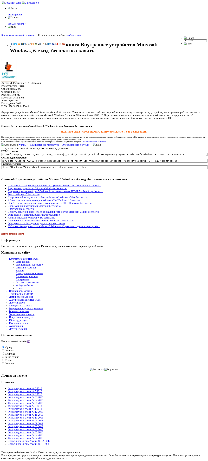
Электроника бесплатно (21, 208)
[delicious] (39, 44)
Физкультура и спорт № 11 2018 (25, 414)
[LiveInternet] (46, 44)
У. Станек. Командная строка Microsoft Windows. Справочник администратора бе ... (54, 226)
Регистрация (15, 14)
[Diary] (60, 44)
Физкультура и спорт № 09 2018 (25, 420)
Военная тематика (19, 311)
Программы (22, 279)
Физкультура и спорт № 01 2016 (25, 403)
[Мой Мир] (22, 44)
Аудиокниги (16, 326)
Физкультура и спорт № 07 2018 (25, 426)
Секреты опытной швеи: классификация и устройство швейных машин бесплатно (53, 211)
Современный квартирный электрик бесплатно (34, 206)
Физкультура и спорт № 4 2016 (25, 394)
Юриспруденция (18, 320)
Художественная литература (24, 299)
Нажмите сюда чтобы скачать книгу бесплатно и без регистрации (104, 131)
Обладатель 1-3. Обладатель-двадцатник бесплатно (36, 223)
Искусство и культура (21, 317)
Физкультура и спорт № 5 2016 (25, 391)
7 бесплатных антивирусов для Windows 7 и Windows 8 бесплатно (44, 200)
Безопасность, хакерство (29, 264)
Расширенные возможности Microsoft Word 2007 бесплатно (40, 220)
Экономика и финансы (21, 314)
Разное (19, 288)
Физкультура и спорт (20, 305)
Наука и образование (20, 291)
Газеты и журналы (19, 323)
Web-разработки (24, 285)
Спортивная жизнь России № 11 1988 (28, 444)
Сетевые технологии (27, 282)
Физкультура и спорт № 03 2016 (25, 397)
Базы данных (23, 261)
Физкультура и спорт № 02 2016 (25, 400)
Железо (20, 270)
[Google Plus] (63, 44)
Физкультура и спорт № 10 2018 (25, 417)
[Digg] (29, 44)
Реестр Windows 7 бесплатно (23, 194)
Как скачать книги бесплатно (17, 35)
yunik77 (23, 144)
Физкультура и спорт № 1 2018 (25, 408)
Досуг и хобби (17, 302)
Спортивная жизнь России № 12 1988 (29, 441)
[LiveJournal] (26, 44)
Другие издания (18, 329)
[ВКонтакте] (12, 44)
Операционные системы (75, 144)
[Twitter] (15, 44)
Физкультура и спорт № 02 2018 (25, 438)
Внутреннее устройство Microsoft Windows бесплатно (37, 188)
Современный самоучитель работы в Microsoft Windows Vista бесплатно (47, 197)
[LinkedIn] (50, 44)
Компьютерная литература (44, 144)
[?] (28, 341)
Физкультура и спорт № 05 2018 (25, 432)
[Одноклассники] (19, 44)
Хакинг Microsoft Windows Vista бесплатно (31, 217)
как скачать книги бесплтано (94, 142)
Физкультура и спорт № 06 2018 (25, 429)
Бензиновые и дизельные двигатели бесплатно (34, 214)
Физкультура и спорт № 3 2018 (25, 406)
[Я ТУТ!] (56, 44)
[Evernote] (36, 44)
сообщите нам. (74, 35)
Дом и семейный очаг (21, 296)
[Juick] (43, 44)
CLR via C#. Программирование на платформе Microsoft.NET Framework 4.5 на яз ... (54, 185)
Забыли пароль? (17, 23)
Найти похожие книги (12, 234)
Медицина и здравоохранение (26, 308)
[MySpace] (53, 44)
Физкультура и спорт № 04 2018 (25, 435)
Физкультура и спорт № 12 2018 (25, 411)
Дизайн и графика (26, 267)
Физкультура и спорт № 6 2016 (25, 388)
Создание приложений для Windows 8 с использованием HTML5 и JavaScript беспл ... (55, 191)
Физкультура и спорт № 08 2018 (25, 423)
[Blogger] (32, 44)
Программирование (27, 276)
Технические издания (21, 293)
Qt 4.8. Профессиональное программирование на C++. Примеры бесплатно (49, 203)
